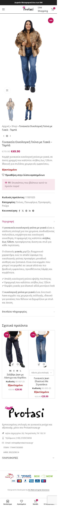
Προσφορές (44, 202)
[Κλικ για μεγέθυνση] (7, 90)
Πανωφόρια (30, 202)
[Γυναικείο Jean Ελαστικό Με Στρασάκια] (41, 349)
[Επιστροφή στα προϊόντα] (7, 136)
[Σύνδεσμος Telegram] (33, 211)
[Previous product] (3, 136)
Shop (14, 126)
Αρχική (5, 126)
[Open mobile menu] (3, 9)
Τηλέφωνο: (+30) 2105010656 (18, 438)
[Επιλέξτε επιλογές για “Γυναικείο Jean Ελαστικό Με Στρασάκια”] (39, 364)
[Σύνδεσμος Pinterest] (26, 211)
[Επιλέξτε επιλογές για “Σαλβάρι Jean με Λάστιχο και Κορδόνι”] (12, 364)
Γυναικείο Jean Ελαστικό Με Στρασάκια (41, 381)
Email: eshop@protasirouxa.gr (19, 442)
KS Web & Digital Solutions (38, 490)
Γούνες (19, 202)
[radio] (10, 371)
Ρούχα (5, 205)
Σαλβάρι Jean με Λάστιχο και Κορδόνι (15, 376)
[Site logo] (28, 9)
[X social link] (23, 211)
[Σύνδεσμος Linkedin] (29, 211)
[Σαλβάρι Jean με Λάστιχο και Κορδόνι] (15, 349)
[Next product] (10, 136)
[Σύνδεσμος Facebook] (19, 211)
